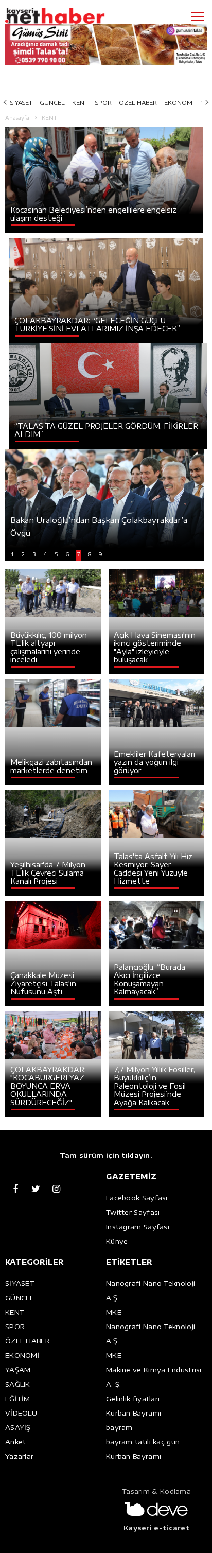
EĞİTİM (17, 1398)
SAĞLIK (17, 1384)
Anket (15, 1442)
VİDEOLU (21, 1413)
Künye (117, 1241)
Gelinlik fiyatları (133, 1398)
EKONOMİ (179, 102)
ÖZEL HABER (138, 102)
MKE (113, 1312)
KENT (80, 102)
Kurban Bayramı (133, 1413)
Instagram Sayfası (137, 1227)
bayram (119, 1427)
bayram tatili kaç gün (143, 1442)
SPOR (103, 102)
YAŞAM (18, 1370)
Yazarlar (19, 1456)
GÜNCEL (52, 102)
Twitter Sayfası (133, 1212)
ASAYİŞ (18, 1427)
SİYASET (21, 102)
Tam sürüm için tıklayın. (106, 1155)
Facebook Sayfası (137, 1198)
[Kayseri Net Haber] (69, 16)
